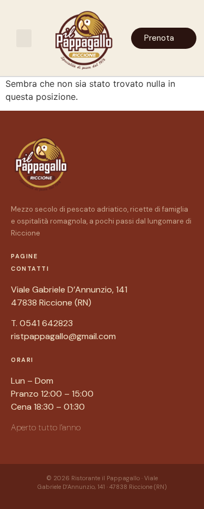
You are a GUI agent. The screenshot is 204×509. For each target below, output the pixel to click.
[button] (24, 38)
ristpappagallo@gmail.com (63, 336)
